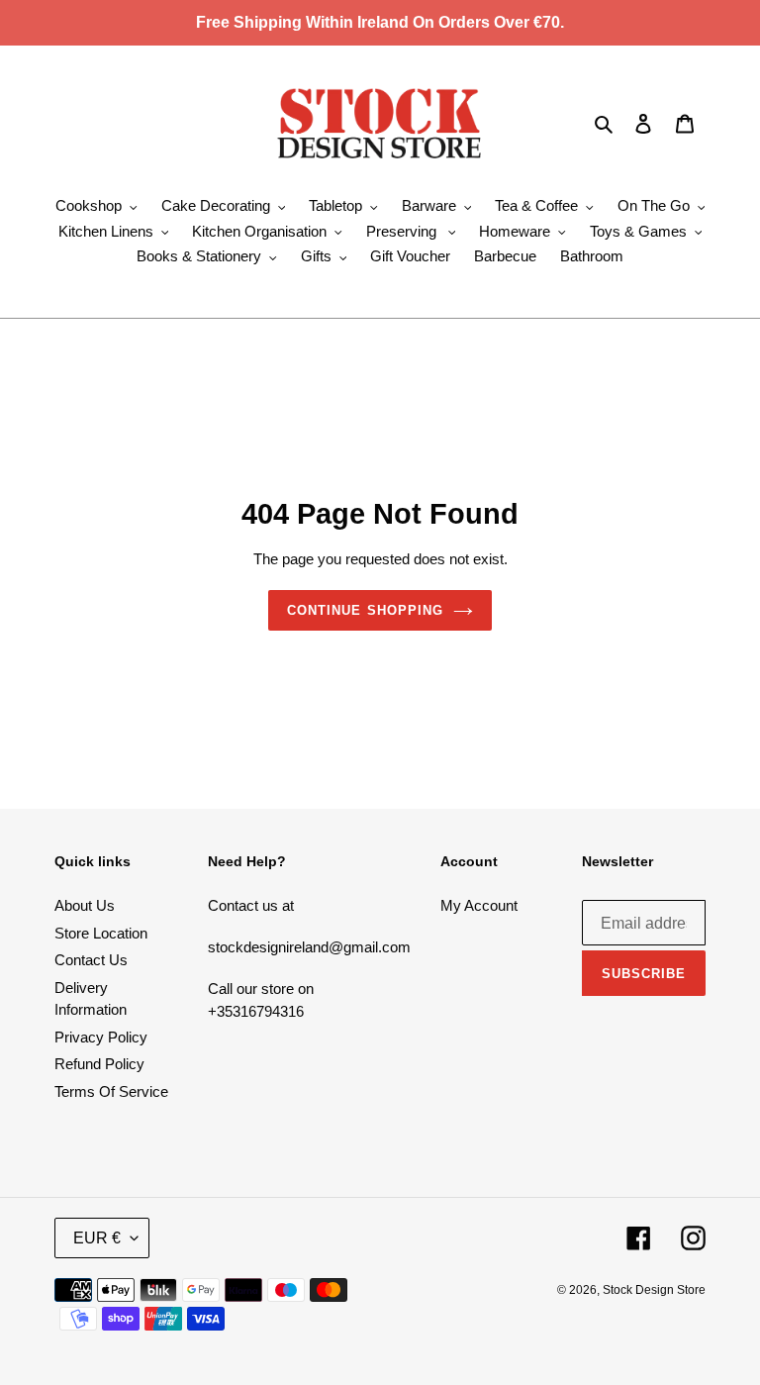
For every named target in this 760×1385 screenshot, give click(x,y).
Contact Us (91, 959)
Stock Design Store (654, 1290)
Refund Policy (99, 1063)
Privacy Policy (100, 1037)
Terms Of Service (111, 1091)
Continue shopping (365, 610)
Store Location (100, 933)
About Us (84, 905)
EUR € (97, 1238)
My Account (479, 905)
